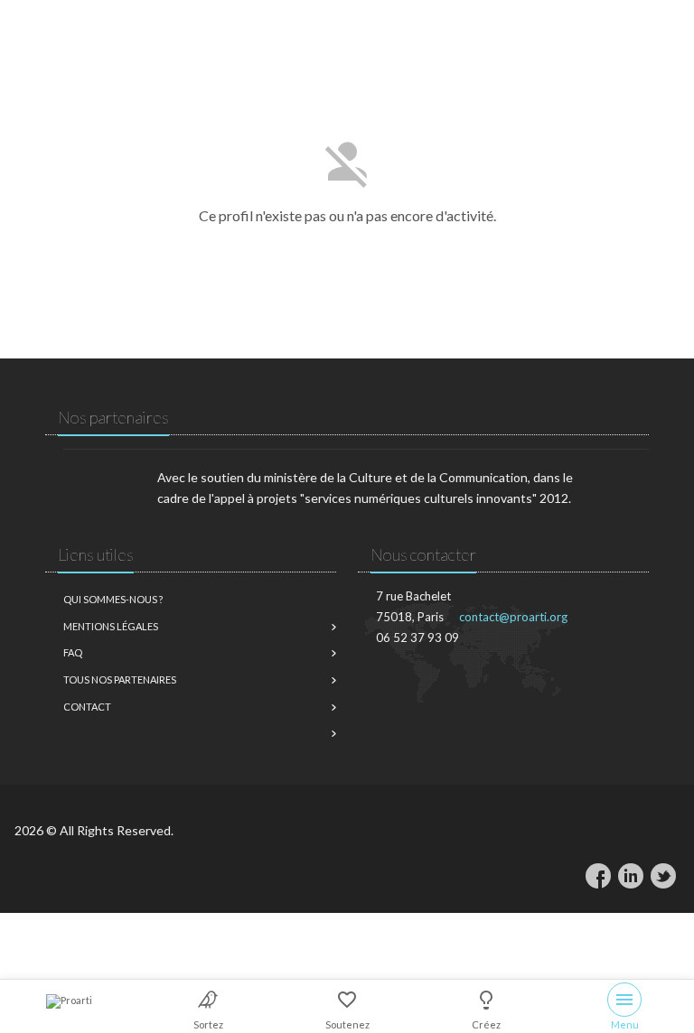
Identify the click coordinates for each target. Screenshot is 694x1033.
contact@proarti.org (513, 617)
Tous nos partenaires (119, 679)
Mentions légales (110, 626)
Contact (87, 706)
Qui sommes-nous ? (113, 599)
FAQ (72, 652)
